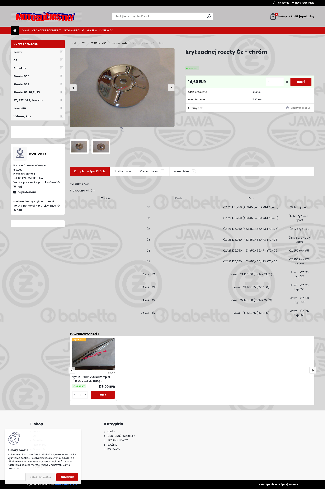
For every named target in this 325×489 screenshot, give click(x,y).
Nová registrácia (304, 2)
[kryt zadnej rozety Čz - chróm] (122, 87)
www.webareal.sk (66, 484)
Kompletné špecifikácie (89, 171)
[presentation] (73, 87)
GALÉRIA (92, 30)
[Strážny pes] (282, 108)
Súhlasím (67, 477)
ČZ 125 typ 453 (98, 43)
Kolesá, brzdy (119, 43)
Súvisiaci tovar (151, 171)
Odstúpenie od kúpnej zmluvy (278, 484)
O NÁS (25, 30)
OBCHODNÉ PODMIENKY (46, 30)
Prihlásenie (283, 2)
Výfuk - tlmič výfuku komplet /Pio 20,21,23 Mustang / (91, 379)
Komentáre (184, 171)
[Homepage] (15, 30)
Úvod (73, 43)
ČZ (83, 43)
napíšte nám (26, 192)
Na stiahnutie (122, 171)
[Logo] (46, 16)
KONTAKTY (106, 30)
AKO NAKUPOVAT (73, 30)
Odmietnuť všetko (40, 477)
